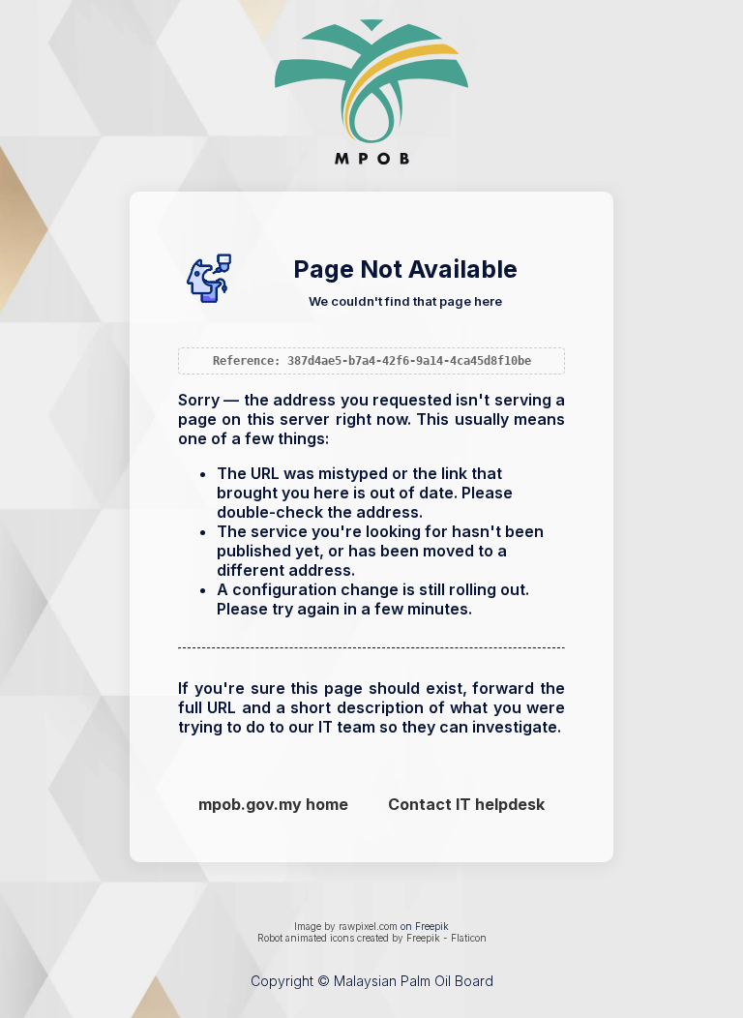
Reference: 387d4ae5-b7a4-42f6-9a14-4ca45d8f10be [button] (372, 361)
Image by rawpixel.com (346, 926)
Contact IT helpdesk (466, 804)
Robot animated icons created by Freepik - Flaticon (372, 937)
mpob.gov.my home (273, 804)
